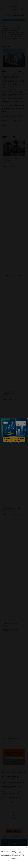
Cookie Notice (20, 855)
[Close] (26, 847)
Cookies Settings (14, 858)
